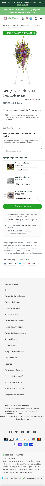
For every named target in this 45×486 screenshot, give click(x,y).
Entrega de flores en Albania (20, 25)
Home (5, 25)
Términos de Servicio (14, 370)
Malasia (12, 472)
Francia (16, 461)
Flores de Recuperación (15, 333)
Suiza (14, 464)
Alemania (28, 461)
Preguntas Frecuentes (14, 351)
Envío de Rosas (11, 314)
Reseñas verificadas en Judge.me (14, 416)
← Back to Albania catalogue (19, 33)
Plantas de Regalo (12, 302)
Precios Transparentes (15, 388)
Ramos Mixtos (11, 339)
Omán (21, 469)
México (11, 467)
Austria (26, 464)
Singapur (6, 472)
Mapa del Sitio (11, 358)
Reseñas (8, 364)
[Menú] (41, 18)
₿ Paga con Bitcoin (9, 458)
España (10, 461)
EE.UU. (39, 464)
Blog (7, 290)
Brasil (25, 467)
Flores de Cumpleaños (14, 321)
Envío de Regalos (12, 308)
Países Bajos (7, 464)
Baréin (11, 469)
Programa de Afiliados (14, 395)
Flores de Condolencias (15, 296)
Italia (21, 461)
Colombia (18, 467)
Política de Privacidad (14, 382)
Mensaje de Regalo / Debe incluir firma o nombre (22, 110)
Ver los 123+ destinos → (24, 472)
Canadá (5, 467)
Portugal (20, 464)
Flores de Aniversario (14, 327)
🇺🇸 (27, 18)
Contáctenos (10, 345)
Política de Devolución (14, 376)
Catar (16, 469)
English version (9, 478)
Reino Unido (36, 461)
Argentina (31, 467)
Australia (36, 469)
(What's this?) (31, 259)
